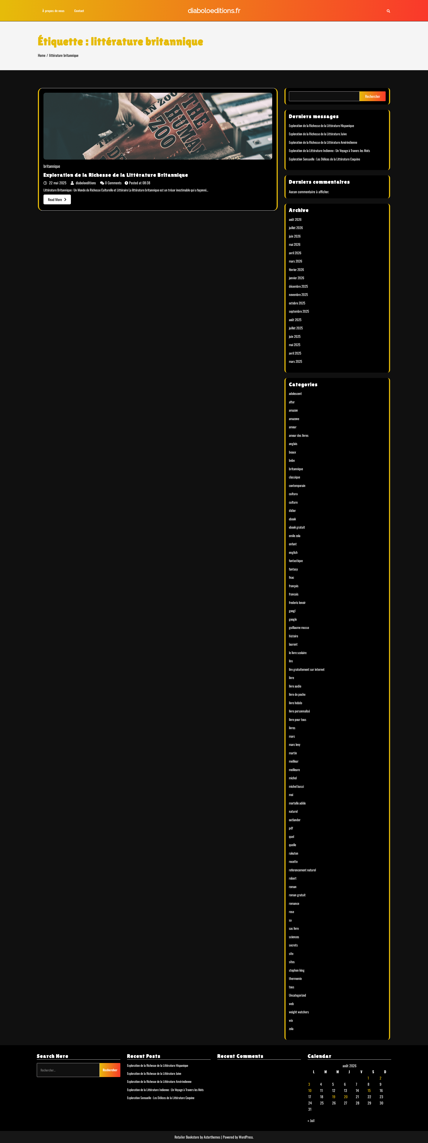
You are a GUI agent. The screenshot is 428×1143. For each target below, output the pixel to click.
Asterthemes (212, 1137)
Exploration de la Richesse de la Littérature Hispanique (321, 125)
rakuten (293, 853)
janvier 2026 (296, 277)
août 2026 (295, 219)
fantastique (296, 560)
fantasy (293, 568)
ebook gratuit (297, 527)
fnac (291, 577)
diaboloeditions (86, 182)
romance (294, 903)
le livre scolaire (298, 652)
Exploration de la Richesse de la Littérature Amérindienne (323, 142)
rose (291, 911)
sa (290, 919)
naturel (293, 811)
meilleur (293, 761)
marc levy (294, 744)
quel (291, 836)
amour (292, 426)
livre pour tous (297, 719)
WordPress (246, 1137)
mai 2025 (294, 344)
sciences (294, 936)
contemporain (297, 485)
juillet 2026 (296, 227)
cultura (293, 493)
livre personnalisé (299, 710)
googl (292, 610)
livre (291, 677)
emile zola (294, 535)
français (293, 585)
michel (293, 777)
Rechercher (372, 96)
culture (293, 502)
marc (292, 736)
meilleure (294, 769)
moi (291, 794)
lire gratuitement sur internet (307, 669)
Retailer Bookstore (187, 1137)
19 (333, 1096)
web (291, 1003)
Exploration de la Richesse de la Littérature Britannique (115, 175)
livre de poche (297, 694)
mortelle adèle (297, 802)
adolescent (295, 393)
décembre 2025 (298, 286)
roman (292, 886)
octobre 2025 (297, 302)
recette (293, 861)
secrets (293, 944)
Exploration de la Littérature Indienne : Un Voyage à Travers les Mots (329, 150)
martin (293, 752)
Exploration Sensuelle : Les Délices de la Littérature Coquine (324, 158)
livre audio (295, 685)
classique (294, 476)
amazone (294, 418)
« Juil (311, 1120)
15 (369, 1090)
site (291, 953)
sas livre (294, 928)
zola (291, 1028)
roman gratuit (297, 894)
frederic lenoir (297, 602)
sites (292, 961)
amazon (293, 410)
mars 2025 (295, 361)
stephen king (297, 970)
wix (291, 1020)
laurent (293, 644)
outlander (294, 819)
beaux (292, 451)
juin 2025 (294, 336)
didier (292, 510)
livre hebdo (295, 702)
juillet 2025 (296, 327)
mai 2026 (294, 244)
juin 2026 (295, 236)
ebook (292, 518)
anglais (293, 443)
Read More (55, 199)
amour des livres (299, 435)
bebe (292, 460)
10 (309, 1090)
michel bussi (296, 786)
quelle (292, 844)
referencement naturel (302, 869)
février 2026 (296, 269)
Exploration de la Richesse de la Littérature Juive (318, 133)
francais (293, 593)
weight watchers (299, 1011)
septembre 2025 (299, 311)
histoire (293, 635)
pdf (291, 827)
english (293, 552)
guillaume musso (299, 627)
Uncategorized (297, 995)
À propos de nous (53, 10)
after (292, 401)
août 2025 (295, 319)
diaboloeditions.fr (214, 10)
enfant (293, 543)
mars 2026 (295, 261)
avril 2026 (295, 252)
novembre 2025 (298, 294)
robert (292, 878)
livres (292, 727)
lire (291, 660)
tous (291, 986)
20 (346, 1096)
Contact (79, 10)
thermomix (295, 978)
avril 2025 (295, 353)
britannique (51, 166)
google (293, 619)
